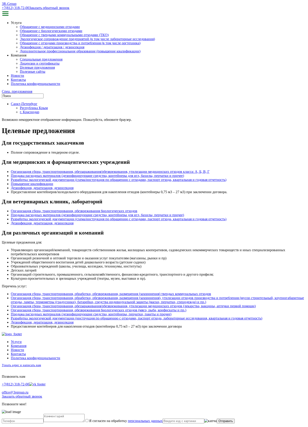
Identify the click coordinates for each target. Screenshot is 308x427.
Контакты (18, 80)
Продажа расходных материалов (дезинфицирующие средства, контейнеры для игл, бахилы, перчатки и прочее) (97, 176)
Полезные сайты (32, 71)
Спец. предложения (17, 91)
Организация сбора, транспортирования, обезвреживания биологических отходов (74, 211)
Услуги (16, 342)
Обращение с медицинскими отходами (50, 27)
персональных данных (145, 421)
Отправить (225, 421)
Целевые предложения (37, 67)
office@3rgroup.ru (15, 392)
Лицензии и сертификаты (40, 63)
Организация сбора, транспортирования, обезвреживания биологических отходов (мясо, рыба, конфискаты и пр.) (98, 310)
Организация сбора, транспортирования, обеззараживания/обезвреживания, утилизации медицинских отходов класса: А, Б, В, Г (110, 172)
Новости (17, 75)
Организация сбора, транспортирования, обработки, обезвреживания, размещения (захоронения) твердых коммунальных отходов (111, 294)
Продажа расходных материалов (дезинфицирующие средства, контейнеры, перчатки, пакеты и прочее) (91, 314)
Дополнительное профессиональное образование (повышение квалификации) (80, 51)
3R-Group (9, 4)
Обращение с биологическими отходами (51, 31)
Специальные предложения (41, 59)
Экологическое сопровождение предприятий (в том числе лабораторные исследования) (87, 39)
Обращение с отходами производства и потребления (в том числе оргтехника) (80, 43)
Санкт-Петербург (24, 104)
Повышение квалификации (32, 184)
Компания (18, 346)
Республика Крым (34, 108)
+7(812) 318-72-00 (15, 8)
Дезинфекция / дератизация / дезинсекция (52, 47)
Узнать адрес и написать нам (21, 365)
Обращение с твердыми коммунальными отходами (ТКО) (64, 35)
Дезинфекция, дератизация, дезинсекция (42, 188)
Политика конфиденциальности (35, 84)
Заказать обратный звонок (49, 8)
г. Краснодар (29, 112)
